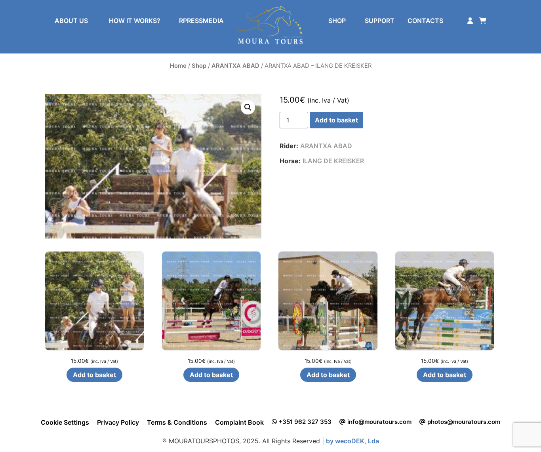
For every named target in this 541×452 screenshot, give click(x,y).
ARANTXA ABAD (235, 65)
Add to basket (336, 120)
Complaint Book (239, 422)
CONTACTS (425, 21)
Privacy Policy (118, 422)
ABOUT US (71, 21)
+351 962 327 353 (304, 421)
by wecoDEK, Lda (352, 441)
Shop (199, 65)
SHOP (337, 21)
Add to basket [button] (94, 375)
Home (178, 65)
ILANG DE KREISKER (333, 161)
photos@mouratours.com (463, 421)
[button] (248, 107)
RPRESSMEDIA (201, 21)
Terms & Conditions (177, 422)
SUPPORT (379, 21)
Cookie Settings (65, 422)
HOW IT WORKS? (134, 21)
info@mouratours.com (378, 421)
